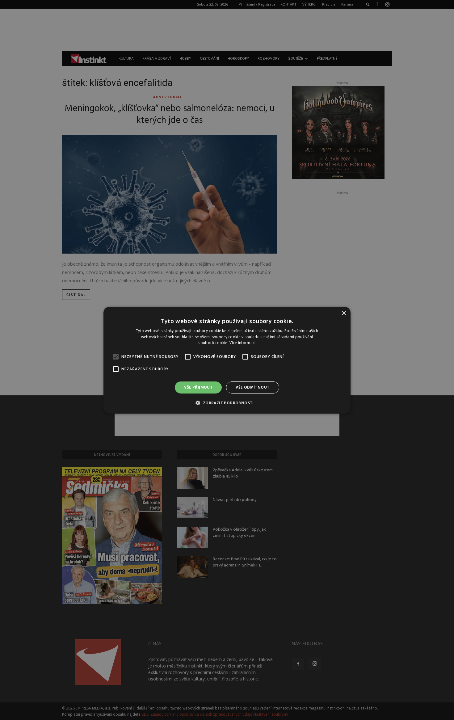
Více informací (242, 342)
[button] (227, 403)
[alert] (227, 360)
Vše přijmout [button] (198, 387)
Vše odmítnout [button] (252, 387)
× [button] (343, 313)
